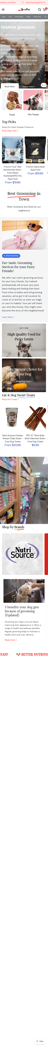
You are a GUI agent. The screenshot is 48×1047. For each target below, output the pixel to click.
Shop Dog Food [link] (9, 131)
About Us (37, 16)
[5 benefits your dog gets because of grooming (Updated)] (24, 591)
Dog (3, 16)
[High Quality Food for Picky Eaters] (24, 340)
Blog (28, 16)
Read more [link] (10, 640)
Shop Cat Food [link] (23, 346)
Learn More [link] (7, 317)
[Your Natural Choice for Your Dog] (24, 375)
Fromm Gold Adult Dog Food (35, 168)
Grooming (19, 16)
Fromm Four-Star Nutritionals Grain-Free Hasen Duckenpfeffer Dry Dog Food (12, 172)
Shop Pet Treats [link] (9, 399)
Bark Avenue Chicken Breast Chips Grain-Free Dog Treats (12, 438)
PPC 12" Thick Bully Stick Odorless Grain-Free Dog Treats (35, 438)
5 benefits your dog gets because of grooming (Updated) (22, 611)
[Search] (39, 9)
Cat (10, 16)
